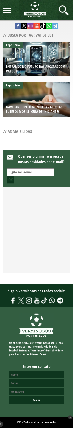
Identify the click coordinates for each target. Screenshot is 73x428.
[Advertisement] (36, 232)
